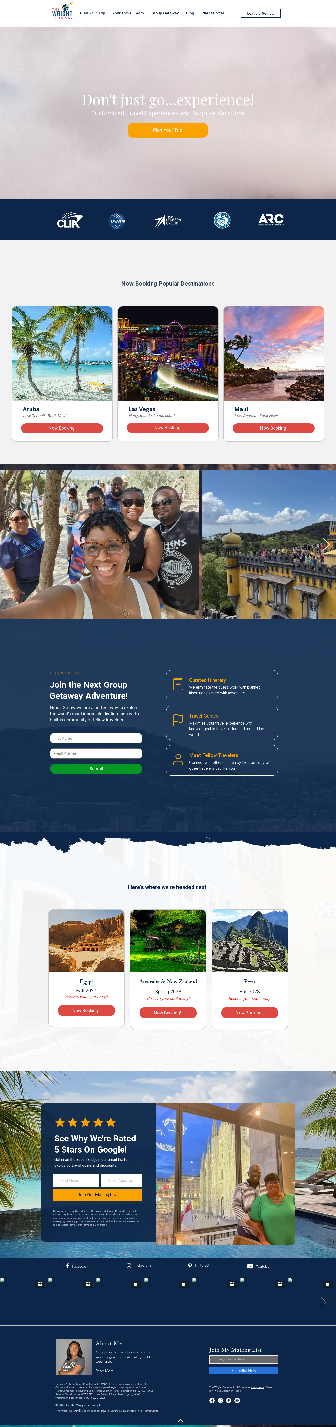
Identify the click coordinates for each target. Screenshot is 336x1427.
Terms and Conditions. (94, 1224)
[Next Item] (326, 545)
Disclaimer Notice (231, 1390)
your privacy (257, 1387)
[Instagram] (129, 1266)
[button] (128, 13)
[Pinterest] (190, 1266)
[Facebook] (67, 1266)
